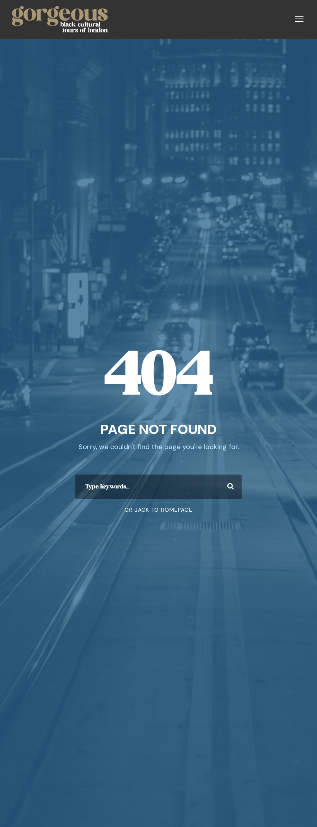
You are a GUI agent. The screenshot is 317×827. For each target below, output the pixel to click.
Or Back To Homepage (158, 509)
